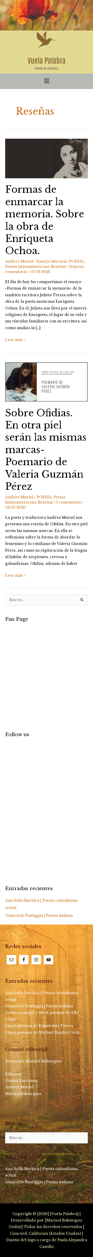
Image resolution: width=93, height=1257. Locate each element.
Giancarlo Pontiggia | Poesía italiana (39, 915)
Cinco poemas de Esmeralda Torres (39, 1026)
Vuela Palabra (47, 60)
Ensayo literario (52, 261)
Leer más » (15, 339)
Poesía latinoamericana (27, 266)
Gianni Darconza (21, 1080)
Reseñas (58, 266)
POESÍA (76, 261)
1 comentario (68, 502)
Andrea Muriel (19, 1087)
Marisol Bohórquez (44, 1061)
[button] (46, 81)
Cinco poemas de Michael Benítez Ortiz (42, 1032)
